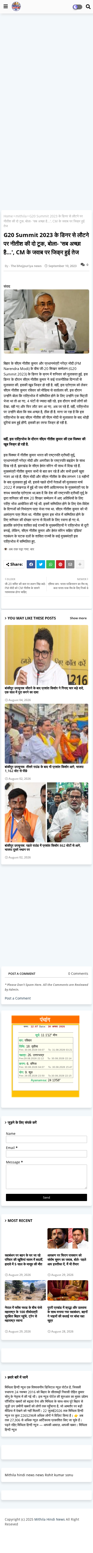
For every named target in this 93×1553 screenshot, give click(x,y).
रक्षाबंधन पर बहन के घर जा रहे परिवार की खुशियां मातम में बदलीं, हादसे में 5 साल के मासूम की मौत (24, 1259)
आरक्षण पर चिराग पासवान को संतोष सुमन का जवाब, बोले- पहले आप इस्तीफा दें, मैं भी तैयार (66, 1259)
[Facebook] (31, 564)
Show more (78, 618)
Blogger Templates (43, 1534)
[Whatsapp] (50, 564)
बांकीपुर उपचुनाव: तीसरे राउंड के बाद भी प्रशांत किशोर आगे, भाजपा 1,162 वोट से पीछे (44, 769)
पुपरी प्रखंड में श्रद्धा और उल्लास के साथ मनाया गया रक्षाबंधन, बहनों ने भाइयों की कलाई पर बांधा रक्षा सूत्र (67, 1314)
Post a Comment (18, 998)
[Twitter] (40, 564)
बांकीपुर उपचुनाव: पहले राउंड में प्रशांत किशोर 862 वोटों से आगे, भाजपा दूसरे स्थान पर (43, 847)
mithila (21, 216)
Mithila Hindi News (49, 1519)
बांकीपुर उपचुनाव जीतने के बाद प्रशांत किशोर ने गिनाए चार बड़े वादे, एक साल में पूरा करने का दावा (44, 690)
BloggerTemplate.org (46, 1542)
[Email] (70, 564)
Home (8, 216)
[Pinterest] (60, 564)
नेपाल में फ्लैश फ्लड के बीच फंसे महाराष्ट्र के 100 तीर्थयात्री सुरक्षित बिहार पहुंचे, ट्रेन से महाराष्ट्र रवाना (23, 1314)
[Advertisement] (46, 65)
